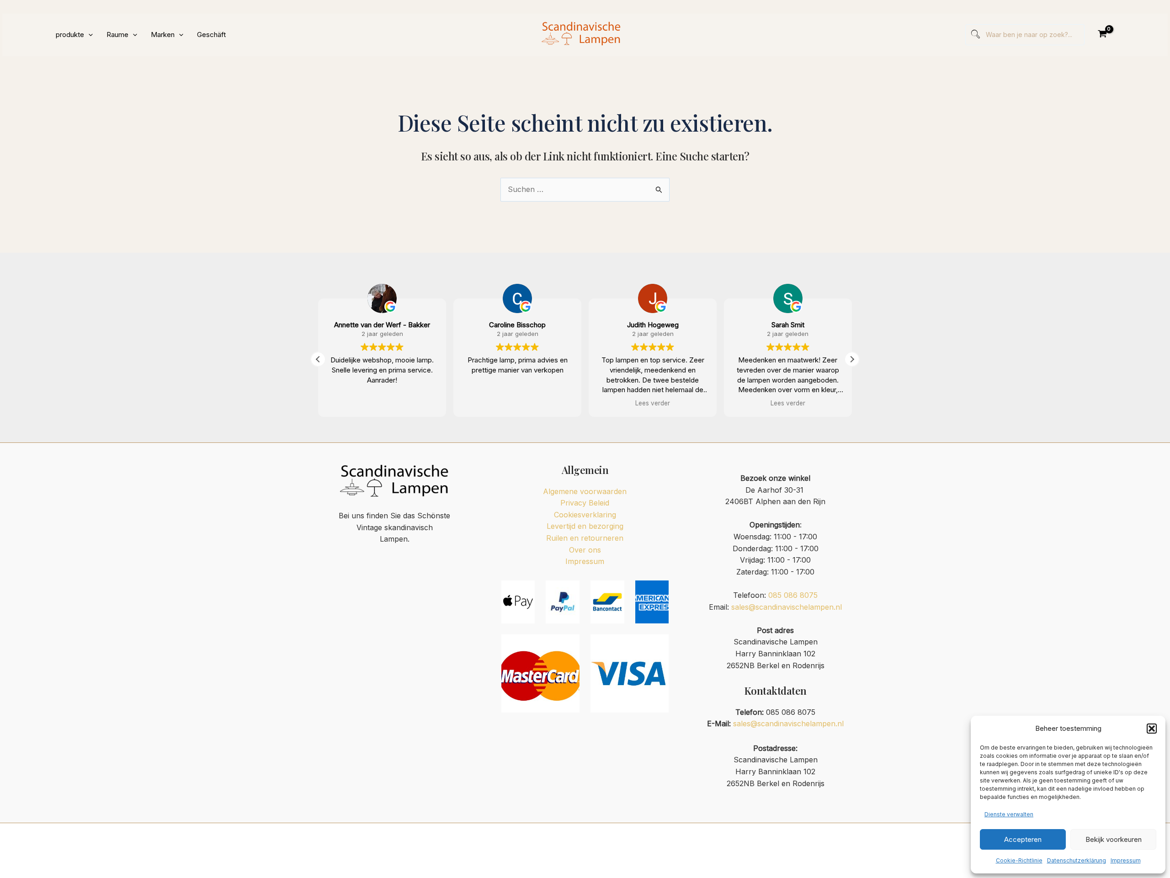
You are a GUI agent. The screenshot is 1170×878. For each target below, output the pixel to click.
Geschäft (211, 34)
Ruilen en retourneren (584, 538)
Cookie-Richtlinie (1019, 860)
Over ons (585, 549)
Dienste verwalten (1008, 814)
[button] (1151, 728)
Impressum (1126, 860)
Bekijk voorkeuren (1113, 839)
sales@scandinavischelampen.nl (786, 607)
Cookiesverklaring (585, 514)
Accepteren (1023, 839)
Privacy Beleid (584, 502)
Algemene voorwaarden (585, 491)
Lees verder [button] (652, 403)
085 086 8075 (793, 595)
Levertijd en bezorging (585, 526)
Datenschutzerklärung (1076, 860)
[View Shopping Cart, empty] (1102, 35)
